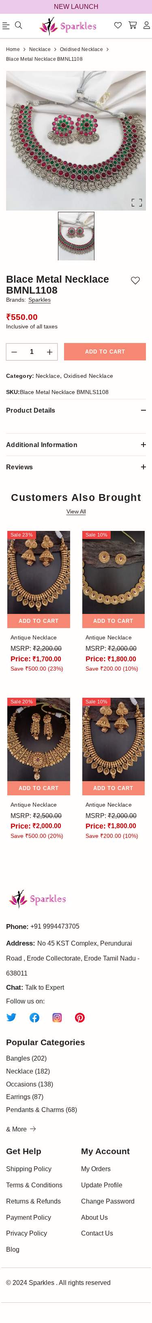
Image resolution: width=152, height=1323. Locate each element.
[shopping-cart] (132, 26)
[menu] (18, 26)
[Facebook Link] (34, 1017)
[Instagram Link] (57, 1017)
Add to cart (105, 352)
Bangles (26, 1058)
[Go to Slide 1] (76, 236)
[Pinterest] (80, 1017)
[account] (146, 26)
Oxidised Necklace (88, 376)
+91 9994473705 (54, 926)
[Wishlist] (118, 26)
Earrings (24, 1096)
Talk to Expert (44, 987)
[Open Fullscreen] (137, 203)
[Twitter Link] (11, 1017)
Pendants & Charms (41, 1109)
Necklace (48, 376)
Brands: (28, 299)
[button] (76, 141)
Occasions (29, 1084)
